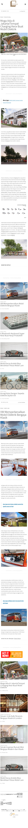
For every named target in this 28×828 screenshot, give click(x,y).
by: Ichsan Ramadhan (4, 308)
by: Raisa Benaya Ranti (5, 338)
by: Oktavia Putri (22, 11)
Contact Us (18, 809)
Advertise (13, 809)
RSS (22, 809)
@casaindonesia (23, 810)
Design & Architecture (5, 714)
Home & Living (3, 681)
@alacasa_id (10, 810)
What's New (3, 301)
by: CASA (2, 368)
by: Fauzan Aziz (4, 752)
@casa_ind (16, 810)
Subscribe (9, 809)
